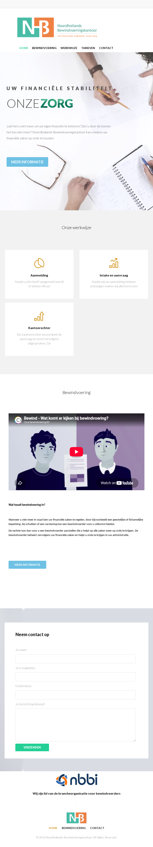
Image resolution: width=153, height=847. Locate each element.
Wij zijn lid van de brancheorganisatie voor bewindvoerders (77, 793)
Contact (97, 828)
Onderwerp (23, 686)
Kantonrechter (39, 328)
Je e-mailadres (25, 668)
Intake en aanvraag (114, 275)
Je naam (21, 649)
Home (53, 828)
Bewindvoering (74, 828)
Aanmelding (39, 275)
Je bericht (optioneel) (30, 704)
